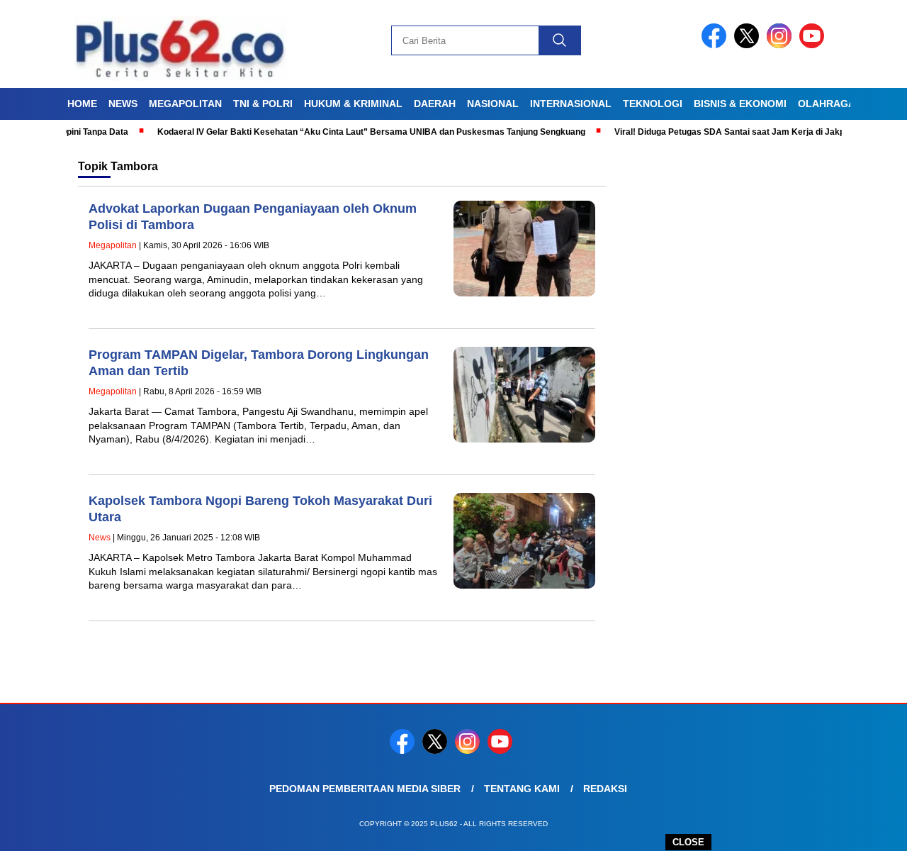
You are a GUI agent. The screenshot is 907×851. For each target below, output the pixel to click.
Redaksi (605, 788)
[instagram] (781, 45)
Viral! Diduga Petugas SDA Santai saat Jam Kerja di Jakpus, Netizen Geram (744, 132)
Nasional (493, 103)
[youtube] (814, 45)
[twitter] (749, 45)
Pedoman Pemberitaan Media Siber (365, 788)
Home (82, 103)
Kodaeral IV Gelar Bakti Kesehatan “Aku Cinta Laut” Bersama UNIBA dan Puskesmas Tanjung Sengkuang (349, 132)
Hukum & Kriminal (353, 103)
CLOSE (688, 842)
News (122, 103)
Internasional (571, 103)
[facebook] (716, 45)
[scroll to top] (868, 829)
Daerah (435, 103)
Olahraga (826, 103)
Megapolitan (185, 103)
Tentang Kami (522, 788)
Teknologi (652, 103)
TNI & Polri (263, 103)
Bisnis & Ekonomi (740, 103)
